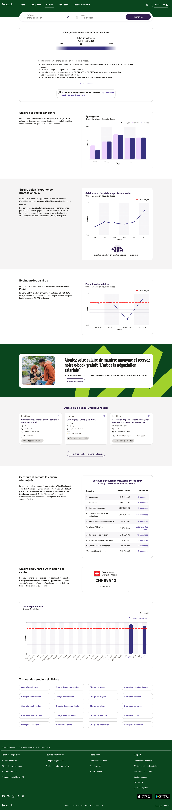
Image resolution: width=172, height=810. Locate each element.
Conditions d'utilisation (143, 760)
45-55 (129, 162)
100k (87, 294)
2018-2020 (112, 327)
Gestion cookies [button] (140, 777)
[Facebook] (3, 796)
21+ (144, 237)
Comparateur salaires (98, 760)
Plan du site (70, 805)
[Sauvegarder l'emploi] (58, 416)
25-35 (106, 162)
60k (87, 325)
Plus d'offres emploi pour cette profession (86, 454)
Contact (79, 805)
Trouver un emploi (9, 760)
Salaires (49, 5)
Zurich (143, 656)
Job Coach (63, 5)
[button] (118, 497)
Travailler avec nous (10, 771)
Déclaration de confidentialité (145, 766)
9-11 (124, 237)
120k (87, 203)
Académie (94, 766)
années (119, 239)
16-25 (95, 162)
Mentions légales (141, 788)
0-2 (94, 237)
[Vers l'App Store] (144, 796)
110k (25, 622)
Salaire (87, 143)
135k (87, 127)
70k (87, 235)
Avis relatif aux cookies (143, 771)
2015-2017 (97, 327)
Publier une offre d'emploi (56, 766)
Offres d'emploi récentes (12, 766)
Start (4, 747)
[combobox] (46, 17)
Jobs (23, 5)
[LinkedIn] (23, 796)
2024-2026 (142, 327)
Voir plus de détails (86, 83)
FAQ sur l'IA (138, 782)
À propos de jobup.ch (55, 760)
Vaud (130, 656)
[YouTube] (8, 796)
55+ (141, 162)
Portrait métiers (96, 771)
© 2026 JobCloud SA (94, 805)
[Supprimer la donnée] (68, 16)
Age (118, 164)
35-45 (118, 162)
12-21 (134, 237)
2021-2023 (127, 327)
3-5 (104, 237)
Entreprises (36, 5)
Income (25, 638)
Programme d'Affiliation (11, 777)
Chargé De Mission (26, 747)
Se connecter (159, 5)
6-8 (114, 237)
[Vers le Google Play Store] (162, 796)
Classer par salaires (140, 618)
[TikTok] (18, 796)
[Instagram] (13, 796)
